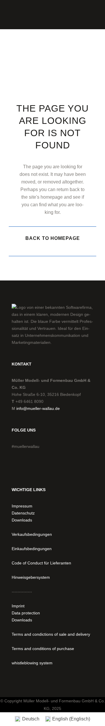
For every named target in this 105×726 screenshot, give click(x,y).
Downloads (22, 520)
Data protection (26, 613)
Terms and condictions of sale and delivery (51, 634)
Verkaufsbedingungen (32, 534)
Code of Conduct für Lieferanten (41, 563)
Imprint (18, 606)
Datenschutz (23, 513)
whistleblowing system (32, 663)
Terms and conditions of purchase (43, 648)
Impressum (22, 506)
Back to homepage (52, 238)
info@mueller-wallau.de (38, 408)
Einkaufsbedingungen (32, 548)
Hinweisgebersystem (31, 577)
